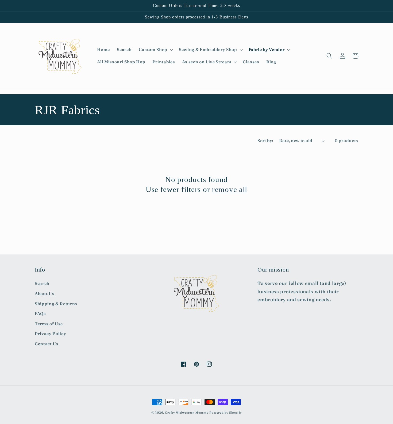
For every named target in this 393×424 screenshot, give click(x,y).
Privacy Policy (50, 333)
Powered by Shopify (225, 412)
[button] (155, 50)
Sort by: (265, 140)
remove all (229, 189)
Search (42, 283)
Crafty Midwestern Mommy (187, 412)
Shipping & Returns (56, 303)
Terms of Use (49, 323)
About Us (44, 293)
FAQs (40, 313)
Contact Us (47, 343)
